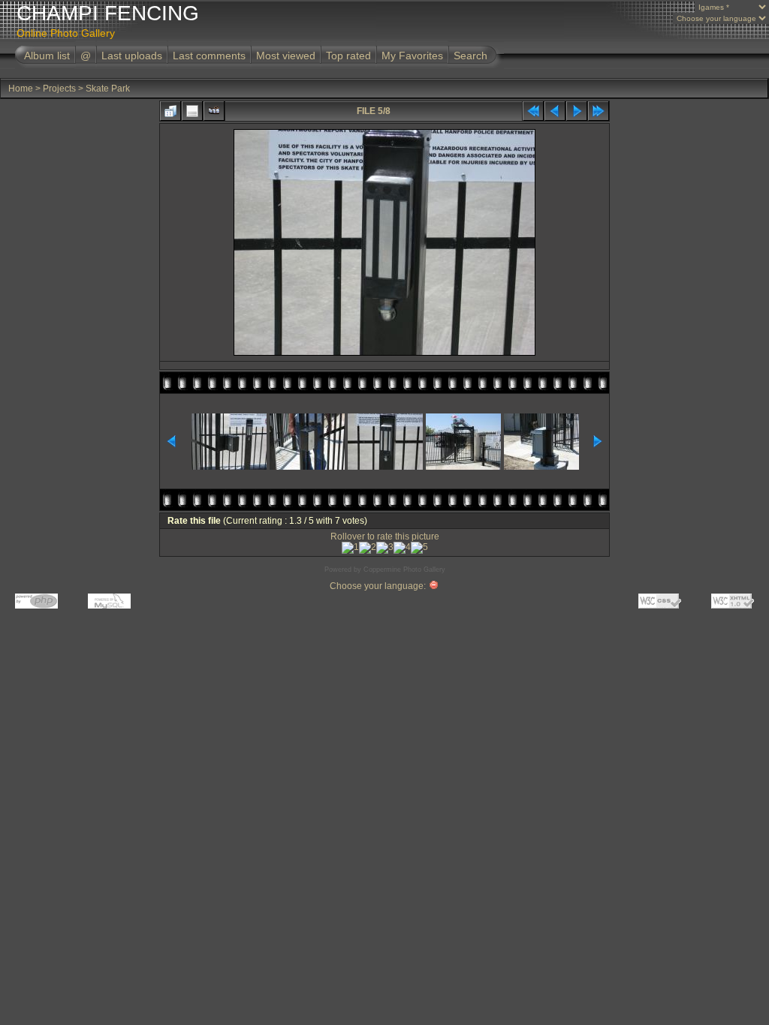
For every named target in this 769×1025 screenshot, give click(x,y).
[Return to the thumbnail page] (170, 111)
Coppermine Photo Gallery (404, 569)
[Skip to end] (598, 111)
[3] (385, 548)
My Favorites (412, 56)
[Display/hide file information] (192, 111)
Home (20, 88)
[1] (350, 548)
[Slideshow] (214, 111)
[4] (402, 548)
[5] (419, 548)
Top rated (348, 56)
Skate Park (108, 88)
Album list (47, 56)
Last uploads (131, 56)
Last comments (209, 56)
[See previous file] (554, 111)
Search (470, 56)
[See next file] (576, 111)
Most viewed (285, 56)
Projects (59, 88)
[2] (367, 548)
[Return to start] (533, 111)
